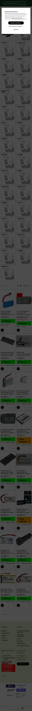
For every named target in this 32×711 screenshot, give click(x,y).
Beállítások (16, 29)
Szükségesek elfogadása (15, 26)
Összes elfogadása (15, 22)
